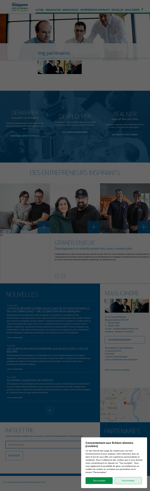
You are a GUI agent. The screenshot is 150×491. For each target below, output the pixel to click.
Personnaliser (128, 480)
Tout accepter (99, 480)
